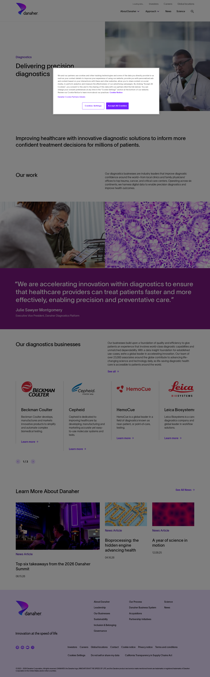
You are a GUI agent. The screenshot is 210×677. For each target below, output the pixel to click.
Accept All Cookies (117, 106)
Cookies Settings (93, 106)
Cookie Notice (116, 92)
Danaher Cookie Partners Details (71, 97)
